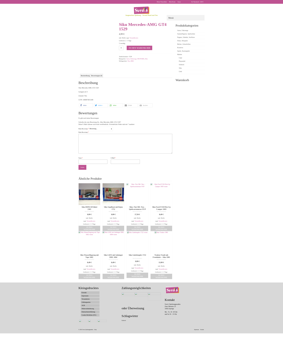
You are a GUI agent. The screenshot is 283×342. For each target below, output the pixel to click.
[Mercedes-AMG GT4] (102, 64)
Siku (146, 59)
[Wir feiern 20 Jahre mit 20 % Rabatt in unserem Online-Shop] (92, 322)
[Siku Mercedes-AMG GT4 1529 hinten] (92, 64)
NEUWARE (140, 59)
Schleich (124, 320)
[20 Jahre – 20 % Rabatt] (83, 322)
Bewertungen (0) (96, 76)
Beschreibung (85, 76)
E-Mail (113, 158)
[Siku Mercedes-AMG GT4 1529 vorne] (97, 40)
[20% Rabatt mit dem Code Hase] (102, 322)
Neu (129, 61)
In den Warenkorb (139, 48)
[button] (86, 105)
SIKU (132, 61)
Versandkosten (133, 38)
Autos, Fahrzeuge (131, 59)
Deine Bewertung (83, 128)
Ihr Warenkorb (197, 2)
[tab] (85, 76)
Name (80, 158)
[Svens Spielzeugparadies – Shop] (141, 10)
